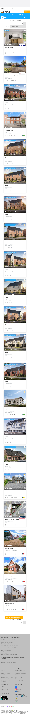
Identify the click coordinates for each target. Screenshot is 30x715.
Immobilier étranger (11, 8)
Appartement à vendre (11, 409)
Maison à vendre (9, 47)
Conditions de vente (8, 712)
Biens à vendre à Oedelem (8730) (8, 661)
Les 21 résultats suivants (13, 617)
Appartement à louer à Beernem (8, 651)
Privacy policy (21, 711)
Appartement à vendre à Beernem (8, 639)
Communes (8, 713)
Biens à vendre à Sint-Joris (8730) (8, 662)
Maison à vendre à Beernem (7, 641)
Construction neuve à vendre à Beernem (9, 645)
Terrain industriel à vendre (12, 519)
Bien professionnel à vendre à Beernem (9, 643)
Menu (27, 12)
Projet (6, 102)
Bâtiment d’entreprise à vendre (13, 75)
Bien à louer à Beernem (6, 650)
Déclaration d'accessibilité (16, 713)
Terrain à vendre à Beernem (7, 642)
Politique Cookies (13, 711)
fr (28, 8)
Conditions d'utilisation (5, 711)
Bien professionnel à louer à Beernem (9, 654)
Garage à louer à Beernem (6, 653)
